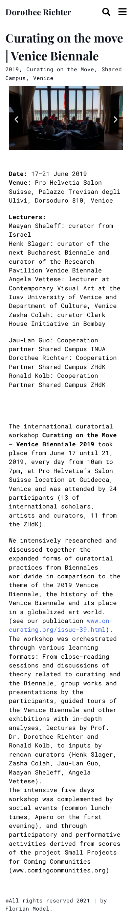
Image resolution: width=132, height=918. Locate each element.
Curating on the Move (60, 69)
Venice (43, 77)
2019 (12, 69)
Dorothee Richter (38, 11)
